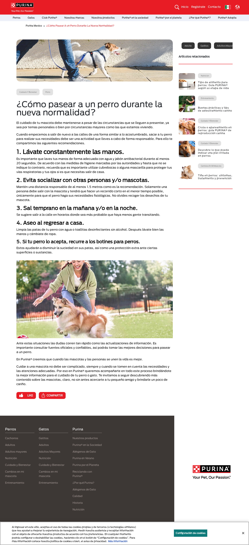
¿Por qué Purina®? (200, 17)
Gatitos (204, 45)
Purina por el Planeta (86, 464)
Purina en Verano (83, 458)
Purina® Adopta (227, 17)
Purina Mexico (34, 25)
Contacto (214, 6)
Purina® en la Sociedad (87, 444)
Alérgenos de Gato (84, 451)
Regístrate (198, 6)
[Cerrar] (243, 533)
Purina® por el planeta (169, 17)
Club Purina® (49, 17)
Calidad (77, 496)
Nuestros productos (103, 17)
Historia (78, 502)
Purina (78, 429)
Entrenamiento (14, 482)
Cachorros (11, 438)
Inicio (184, 6)
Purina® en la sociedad (135, 17)
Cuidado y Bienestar (18, 464)
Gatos (31, 17)
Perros (16, 17)
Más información (117, 541)
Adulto (188, 45)
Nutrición (11, 458)
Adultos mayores (226, 45)
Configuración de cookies (190, 533)
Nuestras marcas (74, 17)
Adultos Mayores (49, 451)
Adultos (10, 444)
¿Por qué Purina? (83, 482)
